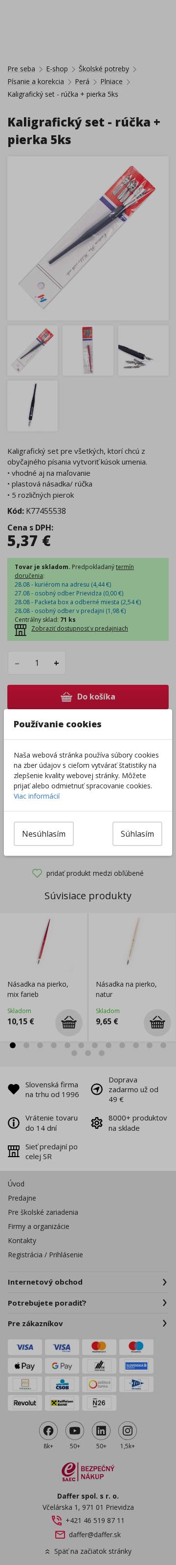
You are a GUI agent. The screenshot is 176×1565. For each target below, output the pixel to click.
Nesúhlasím (44, 833)
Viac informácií (37, 796)
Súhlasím (137, 833)
